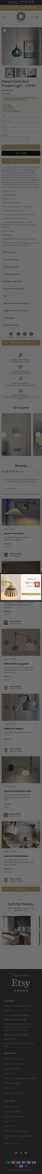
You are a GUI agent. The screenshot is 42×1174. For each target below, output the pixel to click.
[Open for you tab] (37, 584)
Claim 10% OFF (31, 594)
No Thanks (31, 595)
